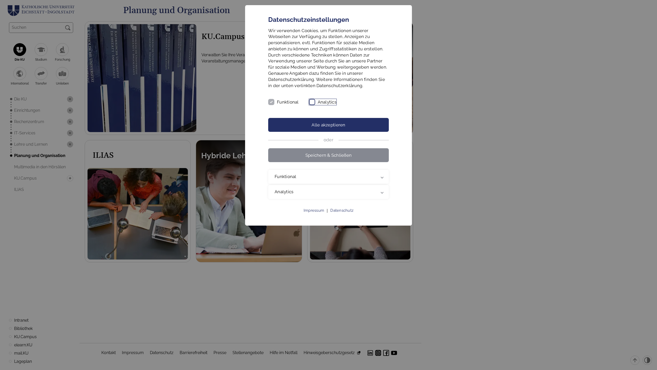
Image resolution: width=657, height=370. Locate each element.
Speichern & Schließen (328, 155)
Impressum (314, 210)
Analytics (327, 102)
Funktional (288, 102)
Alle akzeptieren (328, 124)
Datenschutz (341, 210)
